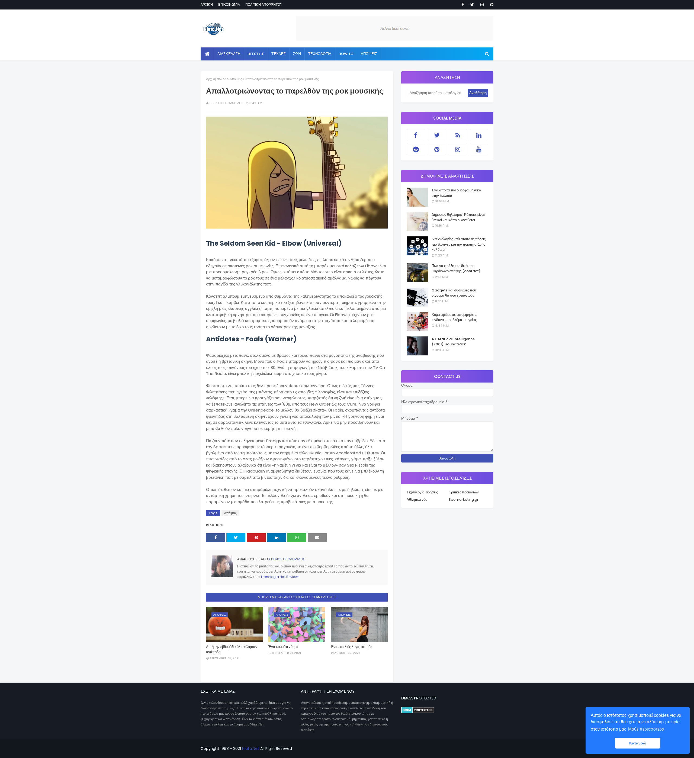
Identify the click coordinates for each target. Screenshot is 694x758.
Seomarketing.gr (463, 499)
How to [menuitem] (346, 53)
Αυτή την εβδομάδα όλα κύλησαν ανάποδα (231, 649)
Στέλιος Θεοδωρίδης (226, 103)
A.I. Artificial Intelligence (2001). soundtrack (453, 341)
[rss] (458, 135)
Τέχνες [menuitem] (278, 53)
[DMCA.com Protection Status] (417, 712)
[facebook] (463, 4)
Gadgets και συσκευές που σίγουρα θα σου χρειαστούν (454, 293)
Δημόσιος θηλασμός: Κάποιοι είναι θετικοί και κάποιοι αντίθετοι (458, 217)
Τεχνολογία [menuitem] (319, 53)
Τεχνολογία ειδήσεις (422, 492)
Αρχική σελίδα (216, 79)
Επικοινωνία (229, 4)
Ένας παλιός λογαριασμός (351, 646)
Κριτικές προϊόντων (464, 492)
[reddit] (416, 149)
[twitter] (472, 4)
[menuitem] (207, 53)
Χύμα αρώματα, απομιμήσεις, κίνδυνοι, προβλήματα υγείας (454, 317)
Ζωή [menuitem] (297, 53)
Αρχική (207, 4)
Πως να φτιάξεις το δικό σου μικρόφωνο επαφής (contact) (456, 268)
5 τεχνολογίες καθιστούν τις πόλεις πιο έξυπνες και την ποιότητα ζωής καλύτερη (459, 244)
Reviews (293, 576)
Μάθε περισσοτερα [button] (646, 729)
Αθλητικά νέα (417, 499)
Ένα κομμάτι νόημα (283, 646)
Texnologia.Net (273, 576)
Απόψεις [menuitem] (369, 53)
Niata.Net (250, 748)
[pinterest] (490, 4)
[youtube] (479, 149)
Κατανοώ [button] (637, 743)
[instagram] (482, 4)
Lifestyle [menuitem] (256, 53)
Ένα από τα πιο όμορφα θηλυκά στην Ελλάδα (456, 193)
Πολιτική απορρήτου (263, 4)
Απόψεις (236, 79)
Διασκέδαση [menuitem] (228, 53)
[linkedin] (479, 135)
